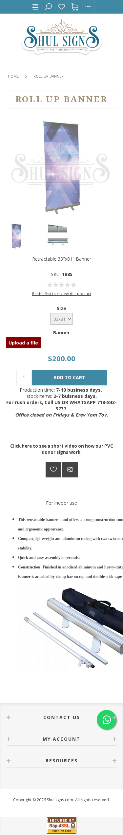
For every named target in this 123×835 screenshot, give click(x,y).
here (27, 446)
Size (61, 308)
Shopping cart (74, 6)
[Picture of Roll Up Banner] (20, 238)
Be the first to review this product (61, 293)
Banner (61, 332)
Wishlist (61, 6)
